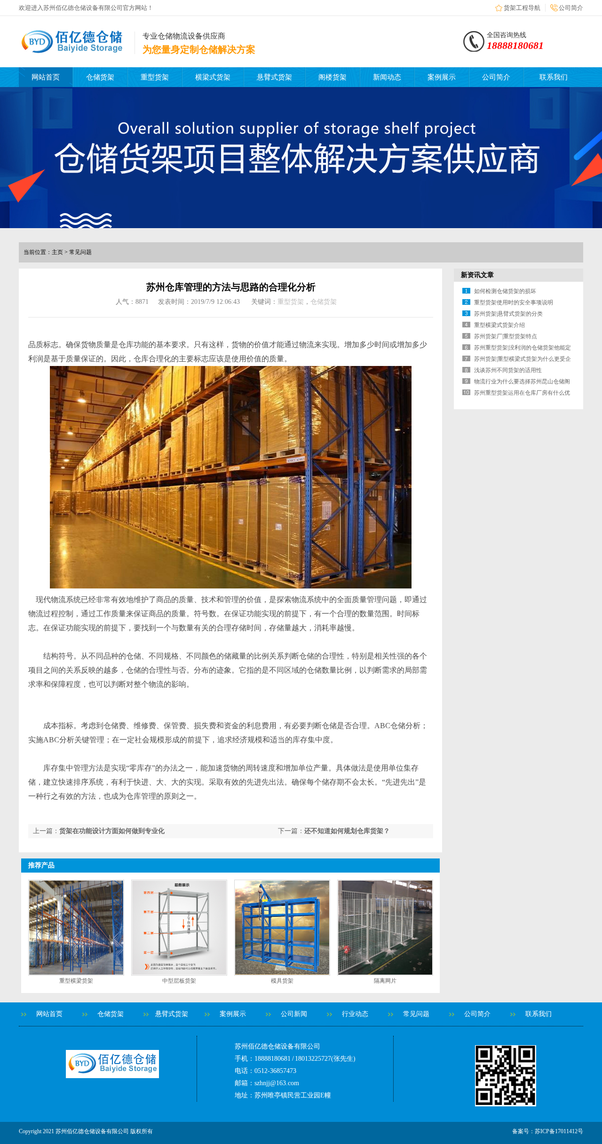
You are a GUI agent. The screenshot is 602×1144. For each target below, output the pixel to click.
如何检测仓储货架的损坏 (505, 291)
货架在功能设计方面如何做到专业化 (112, 830)
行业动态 (355, 1013)
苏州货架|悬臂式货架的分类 (508, 313)
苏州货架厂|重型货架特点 (505, 336)
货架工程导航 (522, 7)
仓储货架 (100, 77)
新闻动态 (387, 77)
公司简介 (571, 7)
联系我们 (553, 77)
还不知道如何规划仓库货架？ (347, 830)
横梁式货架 (212, 77)
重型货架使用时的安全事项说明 (513, 302)
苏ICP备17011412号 (559, 1131)
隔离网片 (385, 980)
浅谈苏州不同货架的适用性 (508, 370)
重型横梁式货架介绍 (499, 325)
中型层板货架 (179, 980)
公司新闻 (294, 1013)
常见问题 (416, 1013)
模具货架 (282, 980)
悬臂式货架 (274, 77)
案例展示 (442, 77)
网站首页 (46, 77)
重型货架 (155, 77)
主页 (57, 252)
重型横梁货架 (76, 980)
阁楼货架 (332, 77)
